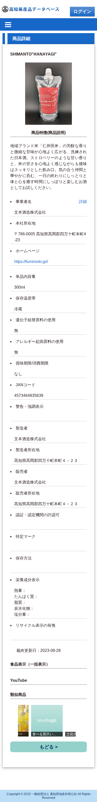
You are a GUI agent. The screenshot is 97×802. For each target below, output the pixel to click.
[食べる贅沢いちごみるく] (47, 721)
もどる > (49, 746)
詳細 (83, 201)
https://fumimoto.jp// (31, 261)
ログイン (82, 11)
